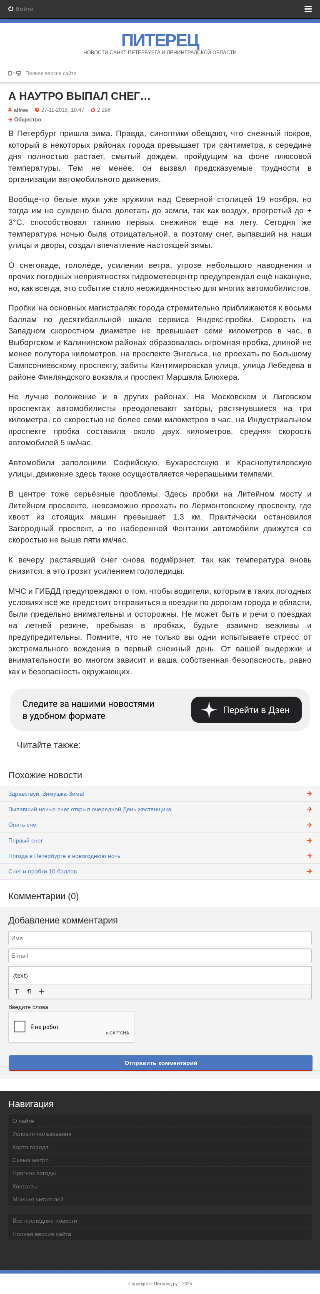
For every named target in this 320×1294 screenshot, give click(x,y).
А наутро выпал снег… (79, 96)
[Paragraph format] (29, 991)
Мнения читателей (38, 1199)
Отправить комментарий (161, 1062)
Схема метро (30, 1160)
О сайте (23, 1120)
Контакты (25, 1186)
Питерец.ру (166, 1283)
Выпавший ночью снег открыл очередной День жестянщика (89, 809)
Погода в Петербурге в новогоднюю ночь (64, 856)
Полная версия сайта (51, 73)
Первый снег (25, 840)
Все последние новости (44, 1220)
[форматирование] (16, 991)
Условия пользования (42, 1133)
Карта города (30, 1147)
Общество (27, 120)
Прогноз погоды (34, 1173)
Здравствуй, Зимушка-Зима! (46, 793)
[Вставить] (41, 991)
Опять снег (23, 824)
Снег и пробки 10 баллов (42, 871)
